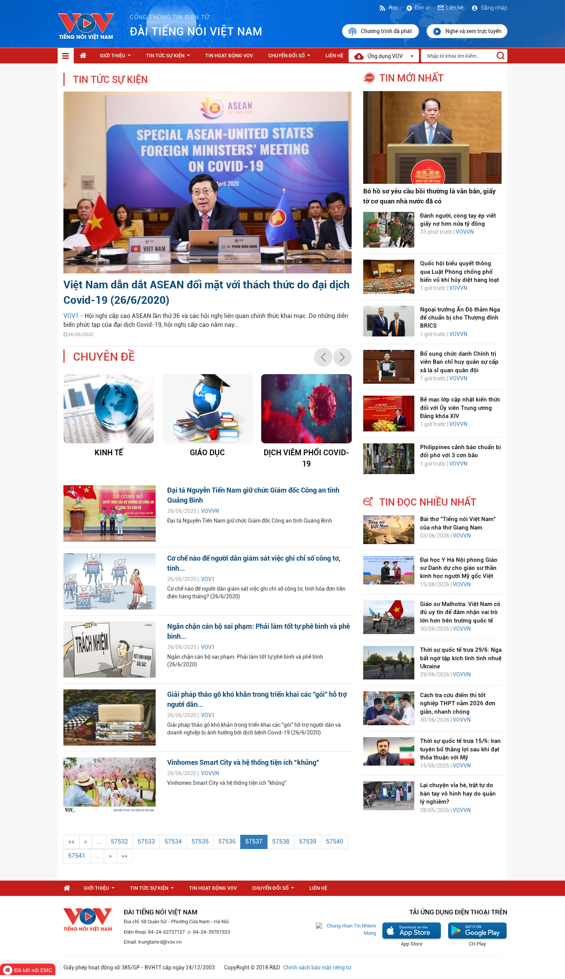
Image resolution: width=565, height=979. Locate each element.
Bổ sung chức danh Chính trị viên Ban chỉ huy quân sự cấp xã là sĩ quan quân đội (459, 362)
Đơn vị (422, 8)
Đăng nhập (493, 8)
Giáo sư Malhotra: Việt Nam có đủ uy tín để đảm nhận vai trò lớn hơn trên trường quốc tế (460, 612)
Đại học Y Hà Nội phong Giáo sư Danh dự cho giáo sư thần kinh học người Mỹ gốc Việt (458, 568)
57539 (307, 841)
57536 (227, 841)
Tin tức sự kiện (169, 58)
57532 (119, 841)
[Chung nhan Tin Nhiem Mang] (346, 929)
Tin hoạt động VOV (229, 55)
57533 (146, 841)
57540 (334, 841)
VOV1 (208, 579)
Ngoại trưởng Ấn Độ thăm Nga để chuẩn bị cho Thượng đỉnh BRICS (460, 318)
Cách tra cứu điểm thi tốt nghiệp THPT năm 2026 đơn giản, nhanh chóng (457, 703)
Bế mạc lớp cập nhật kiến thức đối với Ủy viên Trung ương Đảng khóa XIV (460, 408)
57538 (280, 841)
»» (124, 855)
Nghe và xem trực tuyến (473, 31)
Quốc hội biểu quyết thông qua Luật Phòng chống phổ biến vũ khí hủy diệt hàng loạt (459, 271)
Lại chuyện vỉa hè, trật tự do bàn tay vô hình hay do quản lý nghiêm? (458, 793)
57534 (173, 841)
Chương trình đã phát (387, 31)
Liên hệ (454, 8)
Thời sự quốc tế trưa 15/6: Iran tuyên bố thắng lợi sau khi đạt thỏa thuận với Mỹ (460, 749)
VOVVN (210, 511)
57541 (76, 855)
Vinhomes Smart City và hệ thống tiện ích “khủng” (243, 762)
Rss (393, 8)
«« (71, 841)
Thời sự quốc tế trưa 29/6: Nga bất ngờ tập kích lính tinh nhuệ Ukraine (461, 658)
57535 (200, 841)
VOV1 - (74, 316)
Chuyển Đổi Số (290, 58)
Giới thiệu (117, 58)
